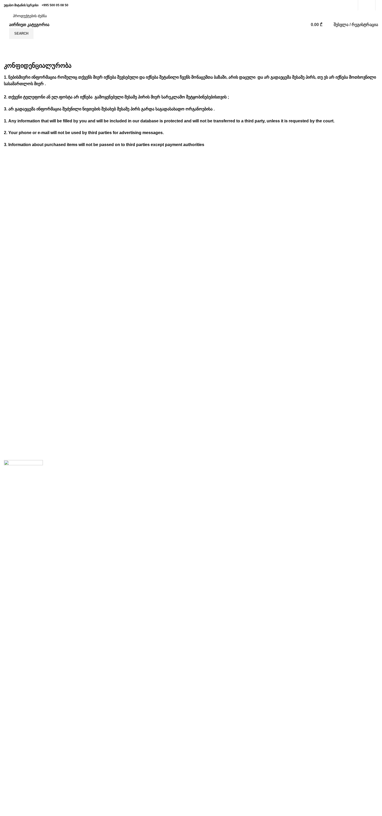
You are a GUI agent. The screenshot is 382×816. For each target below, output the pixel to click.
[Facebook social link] (364, 5)
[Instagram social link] (370, 5)
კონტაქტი (268, 471)
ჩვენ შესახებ (143, 471)
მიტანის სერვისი (147, 481)
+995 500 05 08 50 (55, 5)
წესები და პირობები (278, 490)
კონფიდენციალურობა (281, 481)
